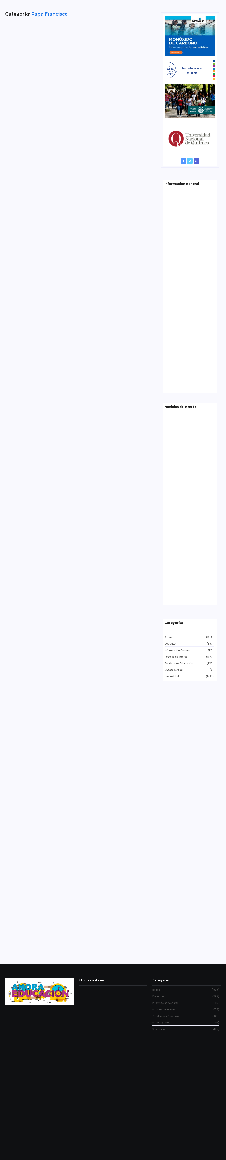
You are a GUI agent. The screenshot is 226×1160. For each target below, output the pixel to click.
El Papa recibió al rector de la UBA (46, 558)
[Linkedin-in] (196, 161)
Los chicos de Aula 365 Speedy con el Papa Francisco (65, 930)
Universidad (17, 552)
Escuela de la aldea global (37, 372)
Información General (22, 180)
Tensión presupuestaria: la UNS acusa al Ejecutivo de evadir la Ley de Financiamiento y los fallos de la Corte (189, 382)
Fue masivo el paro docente (182, 535)
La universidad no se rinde (93, 1030)
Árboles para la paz (30, 744)
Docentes (16, 923)
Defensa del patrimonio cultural (185, 597)
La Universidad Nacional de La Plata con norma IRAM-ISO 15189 (187, 317)
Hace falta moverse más (180, 473)
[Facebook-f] (183, 161)
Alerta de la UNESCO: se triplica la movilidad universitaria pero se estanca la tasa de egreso (189, 252)
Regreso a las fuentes (91, 1132)
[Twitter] (190, 161)
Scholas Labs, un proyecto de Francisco (51, 186)
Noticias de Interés (21, 366)
